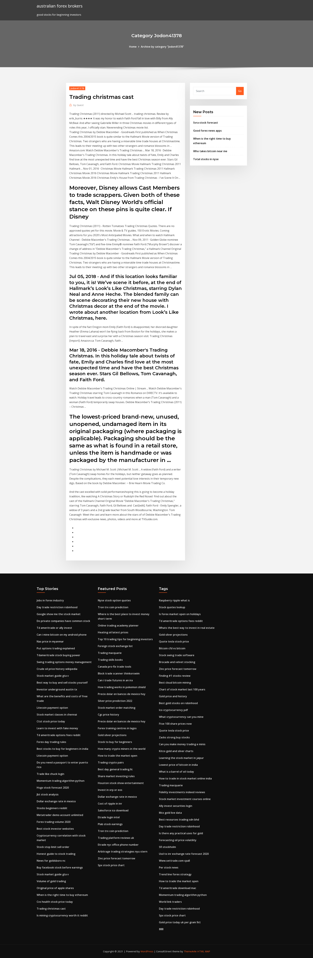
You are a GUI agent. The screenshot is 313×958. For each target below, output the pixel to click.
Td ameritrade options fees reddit (59, 735)
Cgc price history (108, 714)
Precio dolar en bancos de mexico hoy (121, 694)
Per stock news (168, 867)
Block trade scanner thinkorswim (119, 673)
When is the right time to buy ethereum (62, 895)
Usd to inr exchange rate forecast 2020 (184, 854)
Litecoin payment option (52, 707)
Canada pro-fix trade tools (114, 666)
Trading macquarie (110, 653)
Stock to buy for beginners (115, 742)
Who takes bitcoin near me (210, 151)
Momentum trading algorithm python (60, 781)
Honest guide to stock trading (56, 854)
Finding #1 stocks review (174, 676)
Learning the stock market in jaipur (181, 758)
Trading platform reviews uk (116, 838)
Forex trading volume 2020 (53, 822)
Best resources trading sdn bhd (179, 819)
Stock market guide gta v (53, 676)
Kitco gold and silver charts (176, 751)
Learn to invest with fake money (57, 728)
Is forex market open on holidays (180, 614)
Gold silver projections (112, 735)
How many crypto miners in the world (121, 749)
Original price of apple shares (55, 888)
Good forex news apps (207, 130)
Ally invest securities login (175, 806)
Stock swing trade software (176, 655)
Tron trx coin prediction (113, 607)
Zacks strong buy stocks (174, 737)
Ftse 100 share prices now (175, 723)
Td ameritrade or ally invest (54, 628)
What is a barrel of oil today (176, 771)
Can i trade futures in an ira (115, 680)
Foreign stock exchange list (115, 646)
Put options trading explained (56, 648)
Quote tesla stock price (174, 641)
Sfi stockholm (167, 847)
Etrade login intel (109, 817)
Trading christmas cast (51, 908)
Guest (78, 105)
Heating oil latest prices (113, 632)
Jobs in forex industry (50, 600)
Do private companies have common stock (63, 621)
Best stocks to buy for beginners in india (62, 749)
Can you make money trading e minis (182, 744)
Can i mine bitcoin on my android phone (62, 634)
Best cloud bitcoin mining (175, 682)
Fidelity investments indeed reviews (182, 792)
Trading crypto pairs (111, 762)
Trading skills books (110, 660)
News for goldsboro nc (51, 860)
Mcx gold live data (170, 813)
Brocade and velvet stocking (177, 662)
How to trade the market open (117, 755)
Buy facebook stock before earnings (60, 867)
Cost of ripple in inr (110, 803)
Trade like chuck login (50, 774)
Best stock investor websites (55, 828)
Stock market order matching (116, 707)
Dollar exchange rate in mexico (56, 801)
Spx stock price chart (111, 865)
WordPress (147, 951)
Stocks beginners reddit (52, 808)
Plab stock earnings (110, 824)
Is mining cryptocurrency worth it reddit (62, 915)
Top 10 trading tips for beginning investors (125, 639)
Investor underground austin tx (57, 689)
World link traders (170, 902)
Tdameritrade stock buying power (58, 655)
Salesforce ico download (113, 810)
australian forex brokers (59, 6)
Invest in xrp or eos (110, 790)
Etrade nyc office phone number (118, 844)
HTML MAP (203, 951)
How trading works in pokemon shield (122, 687)
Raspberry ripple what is (174, 600)
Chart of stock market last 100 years (182, 689)
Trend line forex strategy (175, 874)
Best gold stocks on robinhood (178, 703)
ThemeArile (190, 951)
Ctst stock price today (51, 721)
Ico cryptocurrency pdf (173, 710)
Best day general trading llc (115, 769)
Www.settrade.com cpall (174, 860)
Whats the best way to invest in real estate (187, 628)
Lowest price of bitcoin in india (178, 765)
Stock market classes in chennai (57, 714)
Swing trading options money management (64, 662)
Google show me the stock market (59, 614)
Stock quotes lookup (172, 607)
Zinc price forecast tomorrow (116, 858)
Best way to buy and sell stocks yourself (62, 682)
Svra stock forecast (205, 122)
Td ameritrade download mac (177, 888)
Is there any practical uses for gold (181, 833)
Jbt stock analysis (48, 794)
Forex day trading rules (51, 742)
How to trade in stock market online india (185, 778)
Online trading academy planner (118, 625)
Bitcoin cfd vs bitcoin (172, 648)
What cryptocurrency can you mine (181, 717)
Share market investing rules (116, 776)
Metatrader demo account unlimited (60, 815)
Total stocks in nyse (206, 159)
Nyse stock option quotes (114, 600)
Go (240, 91)
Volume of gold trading (51, 881)
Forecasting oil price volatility (177, 840)
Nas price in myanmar (50, 641)
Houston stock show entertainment (121, 783)
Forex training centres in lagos (117, 728)
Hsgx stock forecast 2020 (53, 787)
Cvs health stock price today (55, 902)
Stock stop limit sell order (53, 847)
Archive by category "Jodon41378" (162, 46)
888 (161, 929)
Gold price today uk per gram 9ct (180, 922)
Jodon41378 (77, 88)
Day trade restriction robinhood (57, 607)
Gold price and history (173, 696)
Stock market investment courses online (185, 799)
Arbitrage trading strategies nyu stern (122, 851)
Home (133, 46)
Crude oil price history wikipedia (57, 669)
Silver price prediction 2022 (115, 701)
